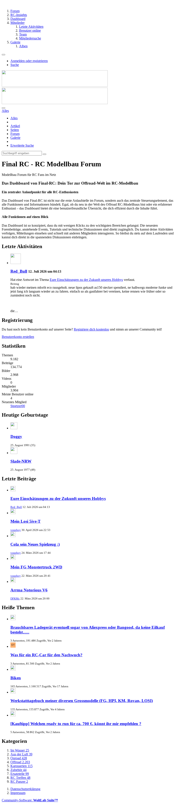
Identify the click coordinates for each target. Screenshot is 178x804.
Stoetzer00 (17, 406)
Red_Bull (18, 271)
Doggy (16, 436)
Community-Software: (30, 800)
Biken (15, 678)
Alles (14, 118)
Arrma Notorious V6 (29, 590)
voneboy (15, 530)
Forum (15, 134)
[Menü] (3, 54)
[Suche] (3, 108)
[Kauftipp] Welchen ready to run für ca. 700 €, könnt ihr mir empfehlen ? (75, 723)
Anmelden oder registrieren (29, 61)
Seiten (14, 130)
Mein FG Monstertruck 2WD (36, 567)
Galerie (15, 137)
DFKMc (15, 598)
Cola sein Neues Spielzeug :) (35, 544)
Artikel (15, 126)
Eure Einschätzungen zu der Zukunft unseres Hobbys (86, 280)
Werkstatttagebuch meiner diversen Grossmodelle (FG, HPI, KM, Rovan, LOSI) (81, 700)
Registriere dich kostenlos (91, 329)
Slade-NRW (20, 461)
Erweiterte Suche (22, 145)
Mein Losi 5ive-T (25, 521)
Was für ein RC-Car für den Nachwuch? (46, 655)
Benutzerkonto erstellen (18, 337)
